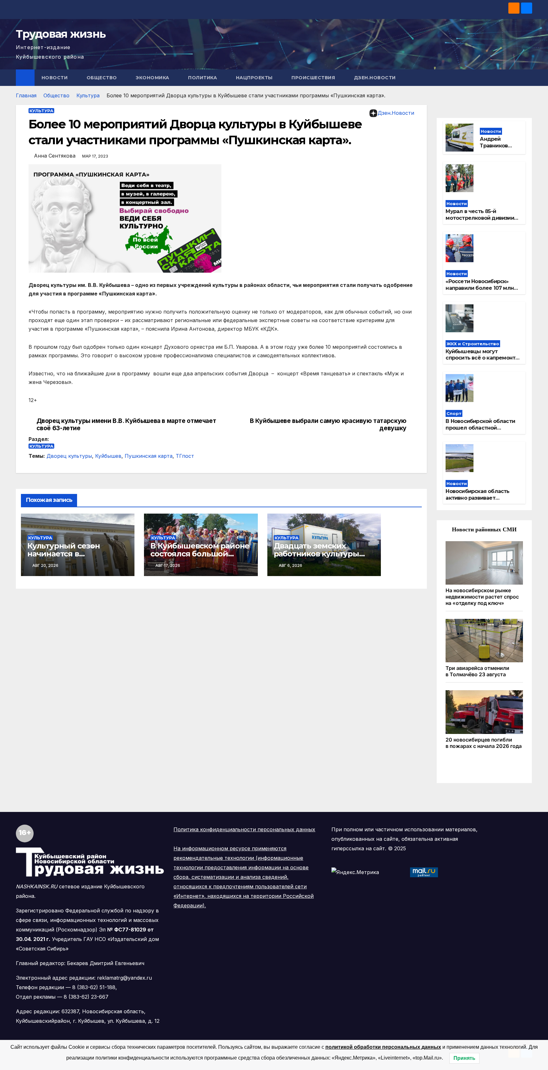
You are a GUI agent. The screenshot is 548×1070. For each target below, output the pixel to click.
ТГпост (185, 456)
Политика (203, 78)
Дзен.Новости (375, 78)
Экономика (153, 78)
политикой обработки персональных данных (383, 1047)
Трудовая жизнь (60, 34)
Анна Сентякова (54, 155)
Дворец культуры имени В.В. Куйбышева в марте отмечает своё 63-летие (126, 424)
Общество (103, 78)
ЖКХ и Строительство (473, 343)
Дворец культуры (69, 456)
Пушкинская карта (149, 456)
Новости (55, 78)
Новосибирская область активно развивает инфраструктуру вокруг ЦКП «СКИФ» (477, 501)
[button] (528, 78)
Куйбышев (108, 456)
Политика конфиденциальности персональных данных (244, 829)
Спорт (454, 413)
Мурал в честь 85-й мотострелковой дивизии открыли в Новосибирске (480, 218)
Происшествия (313, 78)
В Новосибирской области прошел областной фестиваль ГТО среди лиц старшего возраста (481, 431)
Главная (26, 95)
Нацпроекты (255, 78)
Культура (88, 95)
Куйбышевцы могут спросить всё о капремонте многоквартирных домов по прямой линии (482, 361)
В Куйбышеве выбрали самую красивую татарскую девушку (328, 424)
